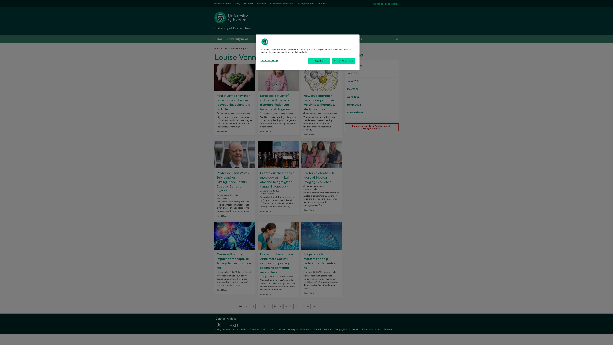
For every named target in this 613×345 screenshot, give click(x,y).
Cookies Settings (269, 61)
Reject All (319, 61)
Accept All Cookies (343, 61)
